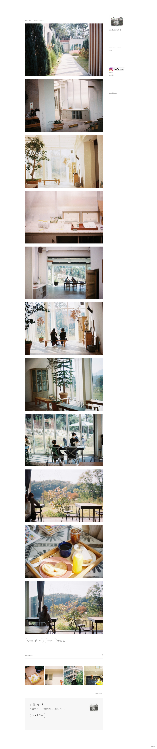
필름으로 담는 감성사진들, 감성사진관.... (48, 709)
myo (152, 746)
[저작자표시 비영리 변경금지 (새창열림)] (61, 640)
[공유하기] (36, 640)
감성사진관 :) (37, 705)
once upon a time (115, 48)
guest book (113, 93)
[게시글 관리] (40, 640)
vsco (110, 51)
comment (99, 694)
